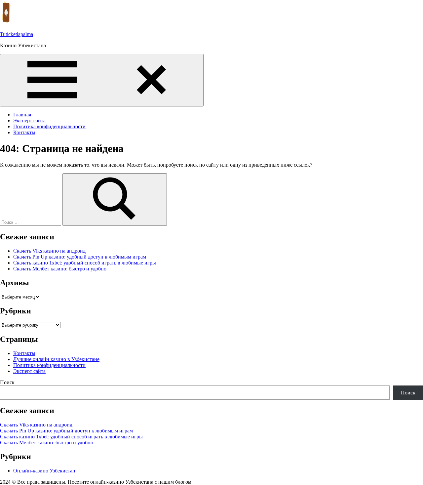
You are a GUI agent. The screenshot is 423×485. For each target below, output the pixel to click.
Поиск (7, 382)
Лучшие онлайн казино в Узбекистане (56, 359)
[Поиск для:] (31, 222)
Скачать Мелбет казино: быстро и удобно (59, 268)
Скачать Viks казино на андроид (49, 251)
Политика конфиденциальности (49, 126)
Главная (22, 114)
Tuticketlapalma (16, 34)
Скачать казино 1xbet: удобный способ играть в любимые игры (84, 262)
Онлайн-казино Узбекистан (44, 470)
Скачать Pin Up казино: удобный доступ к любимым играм (79, 257)
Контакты (24, 132)
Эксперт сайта (29, 120)
